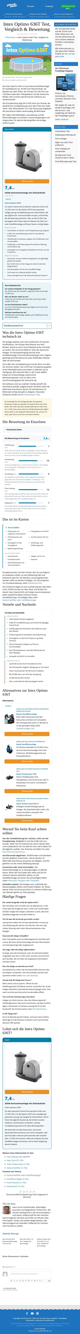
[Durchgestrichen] (20, 1280)
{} (37, 1280)
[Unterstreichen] (17, 1280)
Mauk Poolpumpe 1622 (26, 774)
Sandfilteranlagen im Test (18, 1179)
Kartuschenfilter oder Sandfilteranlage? (24, 1175)
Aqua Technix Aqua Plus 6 (27, 803)
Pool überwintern (39, 1009)
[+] (40, 1280)
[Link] (34, 1280)
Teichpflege (62, 1318)
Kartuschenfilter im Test (17, 1168)
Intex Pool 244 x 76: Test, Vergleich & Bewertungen (26, 1241)
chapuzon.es (32, 1331)
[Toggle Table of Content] (46, 325)
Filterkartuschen (35, 583)
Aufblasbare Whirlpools (65, 135)
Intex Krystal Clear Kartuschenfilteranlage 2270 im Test (9, 1241)
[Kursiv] (14, 1280)
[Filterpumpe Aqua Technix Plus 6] (9, 807)
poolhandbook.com (45, 1331)
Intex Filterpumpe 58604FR (18, 1156)
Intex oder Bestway (30, 975)
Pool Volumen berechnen (13, 852)
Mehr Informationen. (57, 1325)
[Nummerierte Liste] (23, 1280)
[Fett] (11, 1280)
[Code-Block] (31, 1280)
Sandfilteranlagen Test (25, 728)
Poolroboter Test (62, 131)
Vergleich (54, 1318)
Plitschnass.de (26, 1318)
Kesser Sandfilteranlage (26, 714)
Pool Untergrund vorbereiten (62, 150)
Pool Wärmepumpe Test (65, 161)
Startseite (30, 6)
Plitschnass (10, 37)
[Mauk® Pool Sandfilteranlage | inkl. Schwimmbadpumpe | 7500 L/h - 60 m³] (9, 749)
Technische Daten (14, 429)
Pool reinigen (61, 138)
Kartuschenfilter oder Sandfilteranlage (19, 600)
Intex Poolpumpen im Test (18, 1164)
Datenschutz (49, 1320)
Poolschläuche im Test (16, 1182)
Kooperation (30, 1320)
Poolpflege (49, 6)
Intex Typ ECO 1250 (15, 1160)
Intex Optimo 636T (13, 203)
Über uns (36, 1318)
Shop (48, 1318)
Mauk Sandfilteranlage (26, 744)
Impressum (39, 1320)
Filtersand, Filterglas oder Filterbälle (23, 880)
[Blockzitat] (29, 1280)
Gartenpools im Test (15, 1186)
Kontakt (43, 1318)
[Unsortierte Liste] (26, 1280)
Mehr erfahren (61, 119)
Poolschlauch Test (32, 394)
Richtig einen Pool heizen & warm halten (64, 156)
